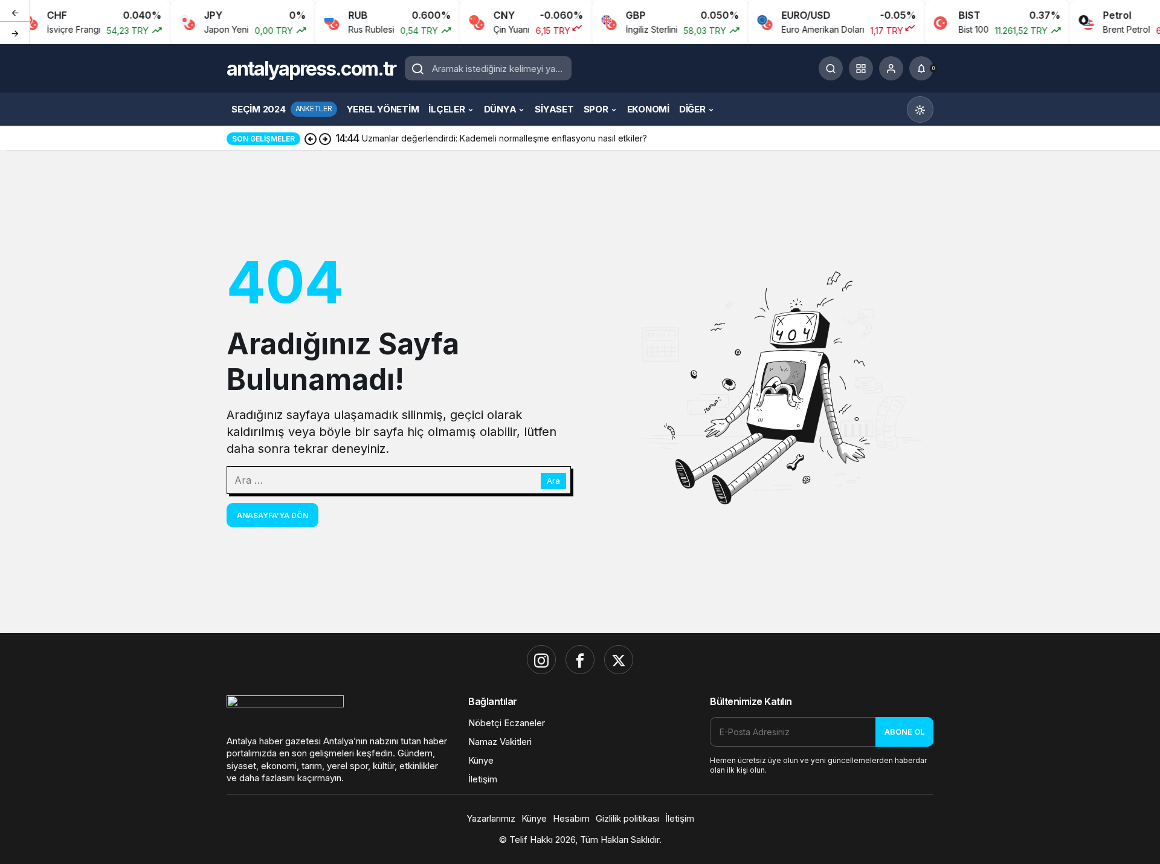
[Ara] (831, 68)
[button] (861, 68)
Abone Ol (904, 731)
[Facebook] (580, 659)
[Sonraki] (15, 32)
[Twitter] (618, 659)
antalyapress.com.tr (311, 68)
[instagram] (541, 659)
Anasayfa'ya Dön (272, 515)
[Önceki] (15, 11)
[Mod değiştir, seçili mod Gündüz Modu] (920, 109)
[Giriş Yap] (891, 68)
